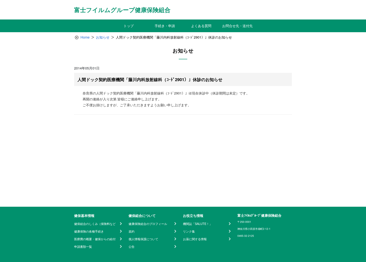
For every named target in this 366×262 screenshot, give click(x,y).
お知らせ (103, 37)
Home (85, 37)
